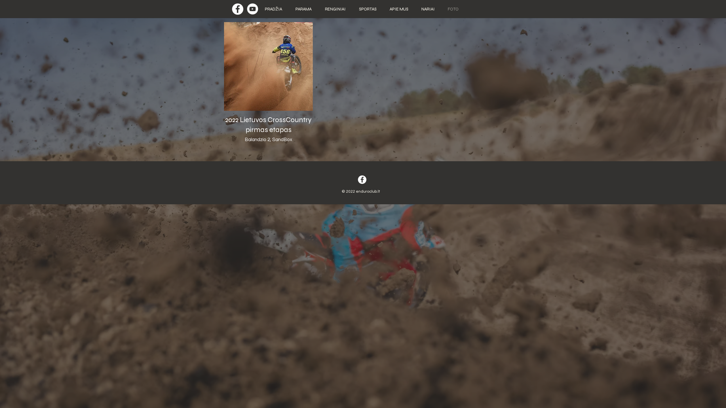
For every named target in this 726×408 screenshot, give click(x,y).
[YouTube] (252, 8)
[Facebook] (237, 9)
